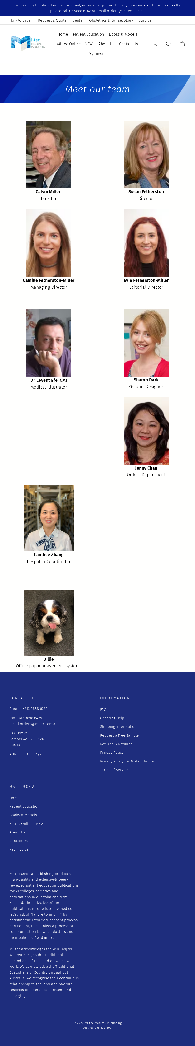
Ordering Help (112, 718)
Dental (77, 20)
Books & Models (123, 34)
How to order (21, 20)
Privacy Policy (111, 752)
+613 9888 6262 (35, 709)
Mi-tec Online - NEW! (75, 44)
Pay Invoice (98, 53)
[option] (97, 8)
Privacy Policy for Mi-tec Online (127, 761)
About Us (106, 44)
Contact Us (128, 44)
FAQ (103, 709)
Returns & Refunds (116, 744)
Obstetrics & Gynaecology (111, 20)
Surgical (145, 20)
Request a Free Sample (119, 735)
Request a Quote (52, 20)
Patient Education (88, 34)
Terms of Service (114, 770)
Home (63, 34)
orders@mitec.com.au (39, 724)
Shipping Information (118, 727)
